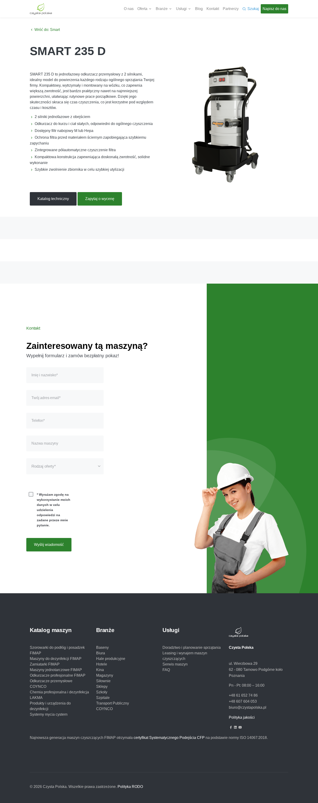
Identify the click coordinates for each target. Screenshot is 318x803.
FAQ (166, 670)
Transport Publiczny (112, 703)
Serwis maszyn (175, 664)
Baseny (102, 647)
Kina (100, 670)
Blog (199, 9)
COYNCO (104, 709)
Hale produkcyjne (110, 659)
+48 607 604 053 (243, 701)
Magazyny (104, 675)
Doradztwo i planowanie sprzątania (191, 647)
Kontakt (212, 9)
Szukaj (253, 9)
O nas (129, 9)
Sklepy (102, 686)
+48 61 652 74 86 (243, 695)
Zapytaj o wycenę (99, 199)
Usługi (181, 9)
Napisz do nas (274, 9)
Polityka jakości (242, 717)
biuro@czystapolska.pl (247, 707)
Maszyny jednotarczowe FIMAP (56, 670)
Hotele (101, 664)
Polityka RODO (130, 787)
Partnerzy (231, 9)
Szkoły (101, 692)
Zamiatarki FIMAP (45, 664)
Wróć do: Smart (47, 30)
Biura (100, 653)
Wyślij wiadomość (49, 545)
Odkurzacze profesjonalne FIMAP (57, 675)
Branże (162, 9)
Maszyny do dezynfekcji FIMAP (55, 659)
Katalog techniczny (53, 199)
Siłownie (103, 681)
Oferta (142, 9)
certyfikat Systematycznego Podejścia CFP (169, 738)
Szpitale (103, 698)
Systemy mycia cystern (49, 714)
